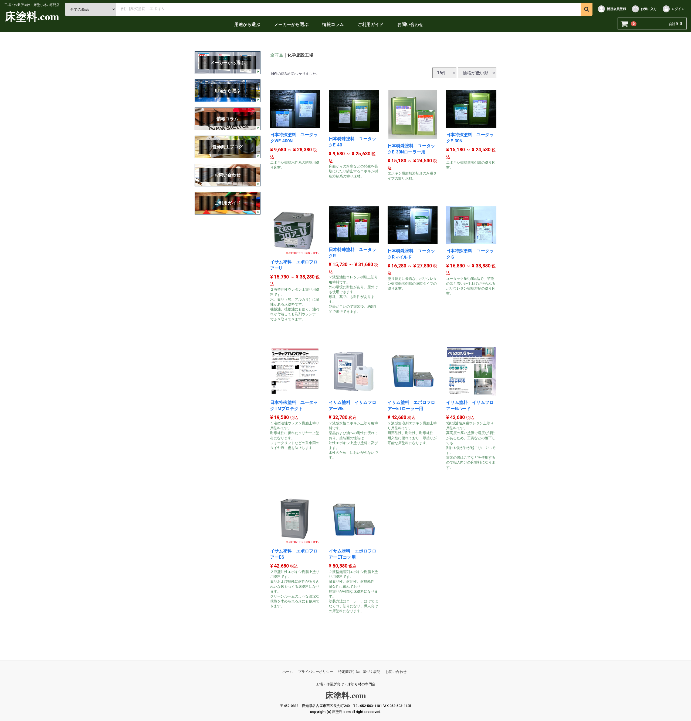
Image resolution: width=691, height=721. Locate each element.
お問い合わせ (410, 24)
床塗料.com (32, 16)
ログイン (678, 9)
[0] (624, 24)
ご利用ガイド (371, 24)
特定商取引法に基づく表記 (359, 672)
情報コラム (333, 24)
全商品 (276, 55)
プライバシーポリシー (315, 672)
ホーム (287, 672)
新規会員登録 (616, 9)
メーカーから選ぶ (291, 24)
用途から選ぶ (247, 24)
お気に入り (649, 9)
